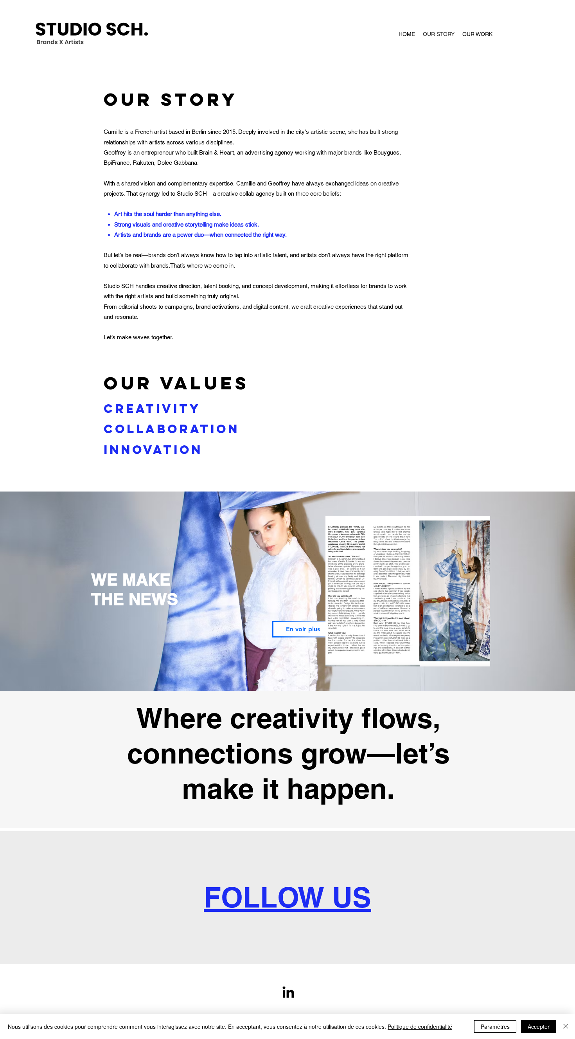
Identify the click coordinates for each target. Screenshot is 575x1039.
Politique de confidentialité (420, 1026)
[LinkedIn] (288, 992)
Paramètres (495, 1026)
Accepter (539, 1026)
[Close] (565, 1026)
